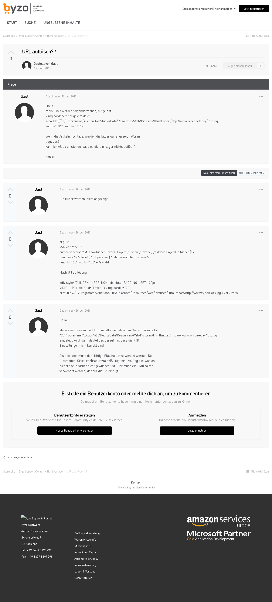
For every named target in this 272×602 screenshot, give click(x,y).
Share (212, 66)
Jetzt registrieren (254, 8)
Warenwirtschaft (85, 539)
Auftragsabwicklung (87, 533)
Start (12, 22)
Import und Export (86, 552)
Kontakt (136, 482)
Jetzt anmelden (197, 430)
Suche (30, 22)
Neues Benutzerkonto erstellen (75, 430)
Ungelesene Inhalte (61, 22)
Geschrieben (61, 96)
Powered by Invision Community (136, 487)
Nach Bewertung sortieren (219, 173)
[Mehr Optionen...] (261, 96)
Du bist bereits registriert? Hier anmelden (208, 8)
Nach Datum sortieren (251, 173)
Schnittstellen (83, 577)
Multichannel (82, 546)
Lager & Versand (84, 571)
